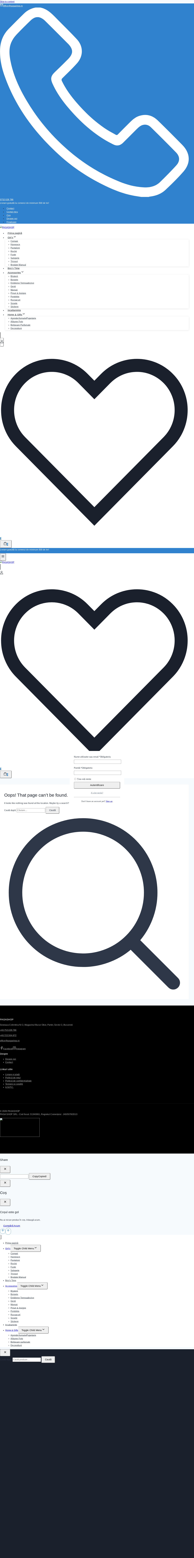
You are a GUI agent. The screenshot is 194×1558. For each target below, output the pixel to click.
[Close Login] (5, 1183)
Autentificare (97, 785)
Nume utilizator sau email (92, 757)
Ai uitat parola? (97, 793)
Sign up (109, 801)
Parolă (83, 768)
